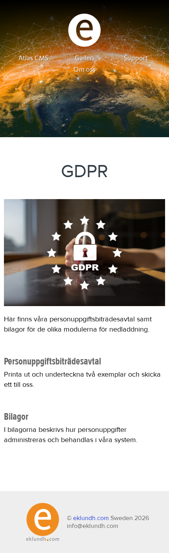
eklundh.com (91, 518)
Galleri (84, 58)
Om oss (84, 69)
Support (136, 58)
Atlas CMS (33, 58)
